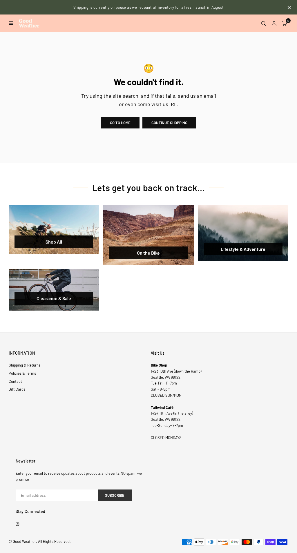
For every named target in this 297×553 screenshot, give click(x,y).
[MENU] (12, 23)
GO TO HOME (120, 122)
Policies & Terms (22, 373)
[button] (284, 23)
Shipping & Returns (24, 365)
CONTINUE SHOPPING (169, 122)
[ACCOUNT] (274, 23)
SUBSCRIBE (114, 495)
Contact (15, 381)
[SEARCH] (263, 23)
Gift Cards (17, 389)
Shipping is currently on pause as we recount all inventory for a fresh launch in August (148, 7)
